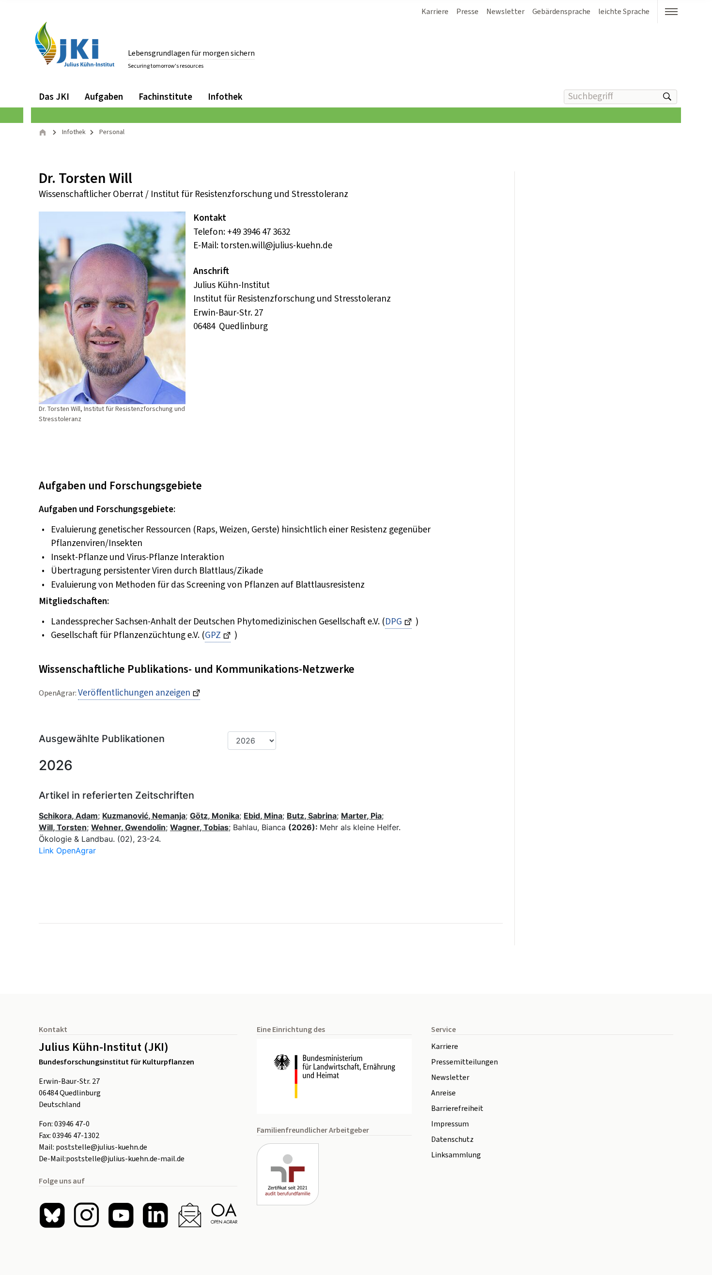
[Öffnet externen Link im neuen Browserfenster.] (334, 1076)
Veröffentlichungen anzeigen (134, 692)
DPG (393, 621)
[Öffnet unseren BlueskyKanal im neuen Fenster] (52, 1215)
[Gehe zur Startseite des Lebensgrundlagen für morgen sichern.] (74, 44)
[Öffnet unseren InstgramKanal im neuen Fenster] (86, 1215)
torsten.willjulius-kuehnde (276, 245)
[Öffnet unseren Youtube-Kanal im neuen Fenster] (121, 1215)
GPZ (213, 635)
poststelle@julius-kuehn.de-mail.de (125, 1159)
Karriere (444, 1046)
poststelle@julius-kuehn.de (101, 1147)
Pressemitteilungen (464, 1062)
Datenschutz (452, 1139)
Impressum (450, 1124)
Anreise (443, 1093)
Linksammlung (456, 1155)
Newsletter (450, 1077)
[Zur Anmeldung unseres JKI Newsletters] (189, 1215)
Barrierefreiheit (457, 1108)
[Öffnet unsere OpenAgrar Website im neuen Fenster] (224, 1215)
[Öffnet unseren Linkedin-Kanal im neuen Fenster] (155, 1215)
